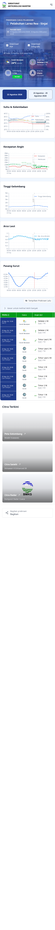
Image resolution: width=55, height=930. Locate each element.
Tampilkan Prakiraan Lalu (39, 300)
